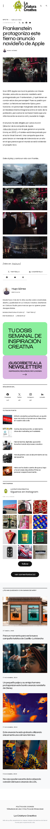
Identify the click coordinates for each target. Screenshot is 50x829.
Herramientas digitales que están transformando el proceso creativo (28, 443)
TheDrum (16, 263)
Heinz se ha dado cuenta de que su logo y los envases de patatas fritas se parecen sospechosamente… (30, 469)
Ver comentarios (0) (25, 574)
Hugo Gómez (12, 50)
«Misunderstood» (10, 129)
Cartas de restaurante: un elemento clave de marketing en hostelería (28, 430)
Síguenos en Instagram (24, 491)
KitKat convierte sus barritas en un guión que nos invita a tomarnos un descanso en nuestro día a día (30, 418)
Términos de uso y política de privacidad (25, 809)
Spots (5, 19)
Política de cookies (25, 806)
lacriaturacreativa (19, 489)
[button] (4, 6)
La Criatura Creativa (25, 815)
